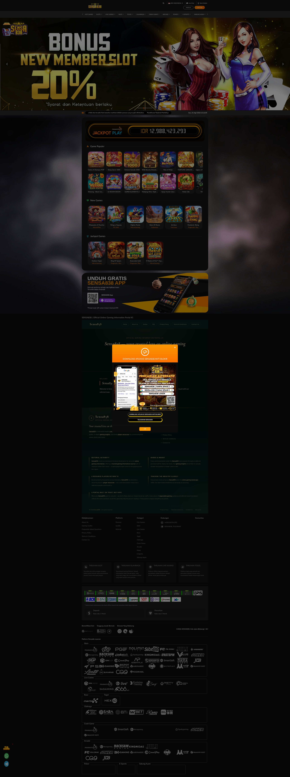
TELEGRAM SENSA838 (145, 420)
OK (145, 429)
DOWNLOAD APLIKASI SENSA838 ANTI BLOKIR (145, 414)
